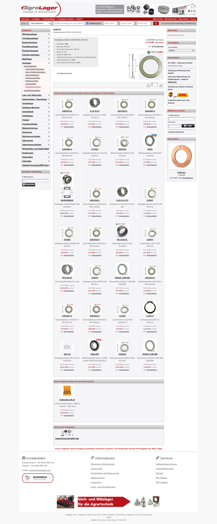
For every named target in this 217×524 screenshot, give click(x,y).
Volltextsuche (95, 23)
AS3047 (150, 200)
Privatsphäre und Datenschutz (105, 473)
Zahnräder (26, 161)
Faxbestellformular (164, 468)
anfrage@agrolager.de (39, 470)
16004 (149, 149)
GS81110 (122, 354)
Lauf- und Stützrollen (31, 95)
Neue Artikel (173, 139)
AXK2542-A (95, 240)
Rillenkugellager (29, 34)
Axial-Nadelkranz (32, 75)
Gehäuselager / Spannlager (34, 99)
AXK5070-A (67, 111)
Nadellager (27, 59)
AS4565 (67, 240)
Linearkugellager (29, 124)
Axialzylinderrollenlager (34, 69)
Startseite (25, 19)
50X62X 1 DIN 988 (122, 278)
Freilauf (25, 120)
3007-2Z (67, 354)
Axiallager (36, 19)
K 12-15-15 (94, 111)
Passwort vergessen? (176, 132)
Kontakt (159, 473)
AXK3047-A (67, 316)
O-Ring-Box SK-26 (67, 400)
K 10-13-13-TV (122, 200)
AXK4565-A (150, 111)
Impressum (96, 482)
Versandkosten (158, 46)
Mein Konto (158, 19)
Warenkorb (183, 19)
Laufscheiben (30, 84)
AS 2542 (94, 149)
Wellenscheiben (31, 81)
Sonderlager (27, 103)
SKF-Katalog (162, 482)
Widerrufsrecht (98, 478)
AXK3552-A (95, 316)
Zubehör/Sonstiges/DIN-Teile (35, 165)
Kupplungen (27, 153)
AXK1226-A (95, 200)
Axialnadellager (49, 19)
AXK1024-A (150, 278)
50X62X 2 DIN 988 (150, 354)
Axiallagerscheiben (66, 19)
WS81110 (122, 149)
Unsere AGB (96, 468)
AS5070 (79, 19)
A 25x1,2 (150, 316)
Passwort (171, 122)
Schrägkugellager (30, 38)
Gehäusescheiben (32, 78)
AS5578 (94, 278)
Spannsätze (27, 157)
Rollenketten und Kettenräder (35, 149)
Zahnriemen (27, 140)
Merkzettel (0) (170, 19)
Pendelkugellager (30, 46)
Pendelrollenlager (30, 51)
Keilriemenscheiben (31, 136)
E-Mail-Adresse (27, 177)
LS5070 (150, 240)
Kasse (193, 19)
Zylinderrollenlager (31, 55)
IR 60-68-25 (67, 278)
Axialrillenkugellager (32, 91)
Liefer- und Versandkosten (103, 487)
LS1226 (122, 316)
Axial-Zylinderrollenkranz (35, 72)
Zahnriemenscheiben (31, 145)
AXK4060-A (67, 149)
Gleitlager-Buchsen (31, 107)
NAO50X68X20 (67, 200)
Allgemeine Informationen (103, 464)
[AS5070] (145, 79)
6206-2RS (95, 354)
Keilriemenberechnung (166, 464)
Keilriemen (27, 132)
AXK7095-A (122, 111)
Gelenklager (27, 116)
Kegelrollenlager (29, 42)
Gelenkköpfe (28, 112)
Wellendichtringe (30, 128)
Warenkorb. (172, 82)
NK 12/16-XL (122, 240)
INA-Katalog (161, 478)
